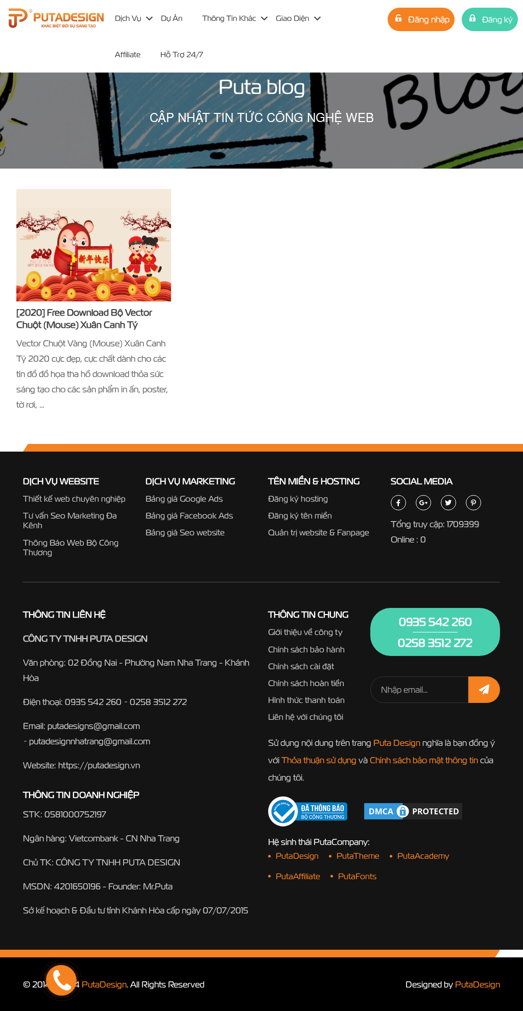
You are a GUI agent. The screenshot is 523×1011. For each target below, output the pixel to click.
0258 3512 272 (158, 702)
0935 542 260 (93, 702)
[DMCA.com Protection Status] (413, 810)
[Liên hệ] (48, 942)
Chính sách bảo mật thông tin (424, 760)
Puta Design (396, 742)
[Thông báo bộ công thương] (307, 811)
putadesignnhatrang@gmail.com (89, 741)
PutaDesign (104, 984)
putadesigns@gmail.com (93, 726)
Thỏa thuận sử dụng (318, 760)
